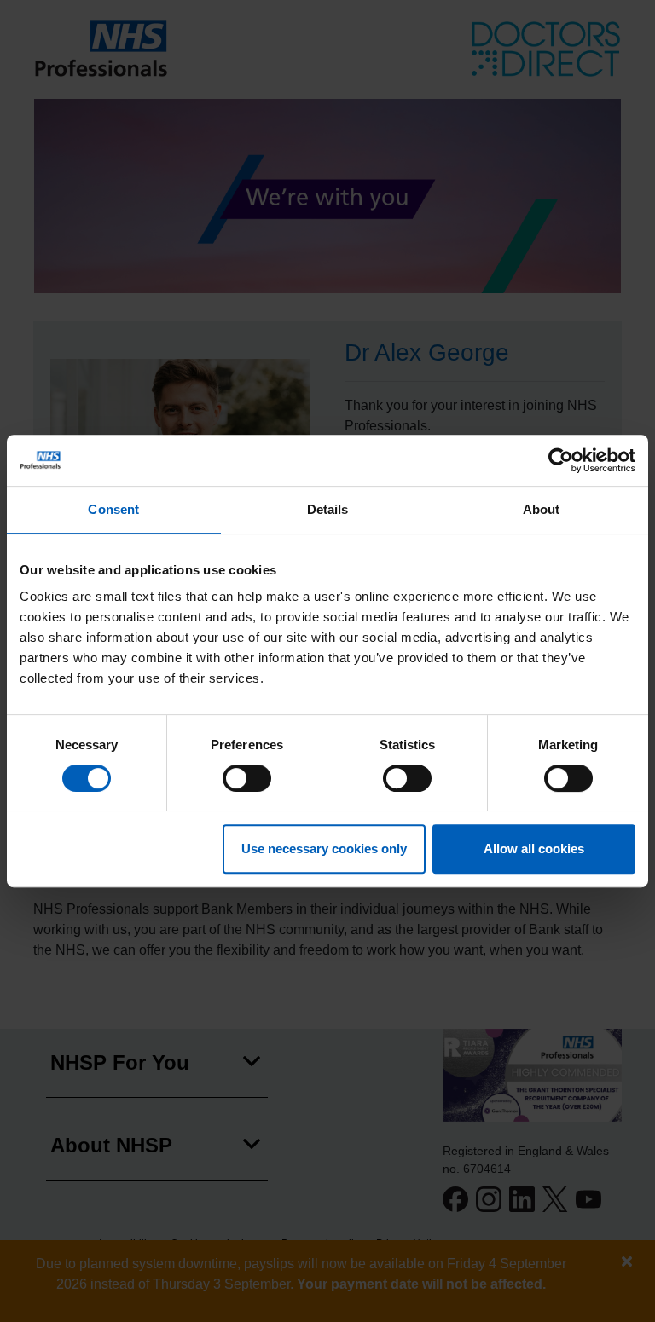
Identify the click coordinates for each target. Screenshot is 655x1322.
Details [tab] (328, 509)
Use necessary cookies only (324, 848)
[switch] (247, 778)
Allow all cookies (534, 848)
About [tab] (541, 509)
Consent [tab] (113, 509)
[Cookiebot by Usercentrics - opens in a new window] (560, 460)
